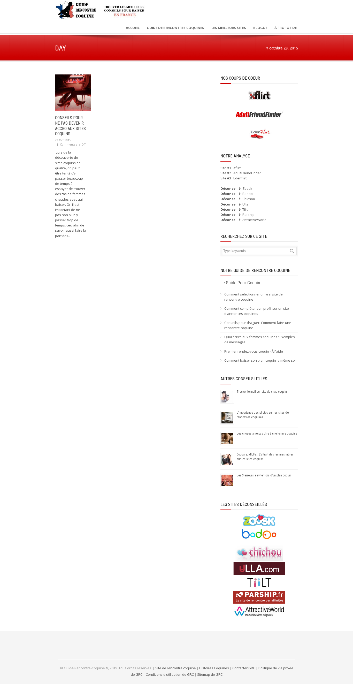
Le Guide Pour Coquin (240, 282)
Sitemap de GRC (209, 674)
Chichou (248, 198)
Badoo (247, 193)
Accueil (133, 27)
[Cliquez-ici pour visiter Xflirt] (259, 100)
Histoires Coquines (214, 668)
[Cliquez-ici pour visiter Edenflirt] (259, 139)
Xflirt (237, 167)
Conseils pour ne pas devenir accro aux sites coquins (70, 125)
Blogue (260, 27)
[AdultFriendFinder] (259, 119)
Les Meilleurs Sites (228, 27)
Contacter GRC (243, 668)
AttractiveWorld (254, 219)
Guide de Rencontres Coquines (175, 27)
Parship (248, 214)
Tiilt (245, 209)
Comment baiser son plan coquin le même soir (260, 360)
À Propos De (285, 27)
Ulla (245, 204)
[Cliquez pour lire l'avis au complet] (259, 525)
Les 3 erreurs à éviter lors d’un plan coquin (264, 475)
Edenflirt (240, 178)
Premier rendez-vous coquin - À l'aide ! (254, 351)
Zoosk (247, 188)
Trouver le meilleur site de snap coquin (262, 391)
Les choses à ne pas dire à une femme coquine (267, 433)
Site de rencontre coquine (175, 668)
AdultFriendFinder (247, 173)
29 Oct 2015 (63, 140)
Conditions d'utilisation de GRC (170, 674)
